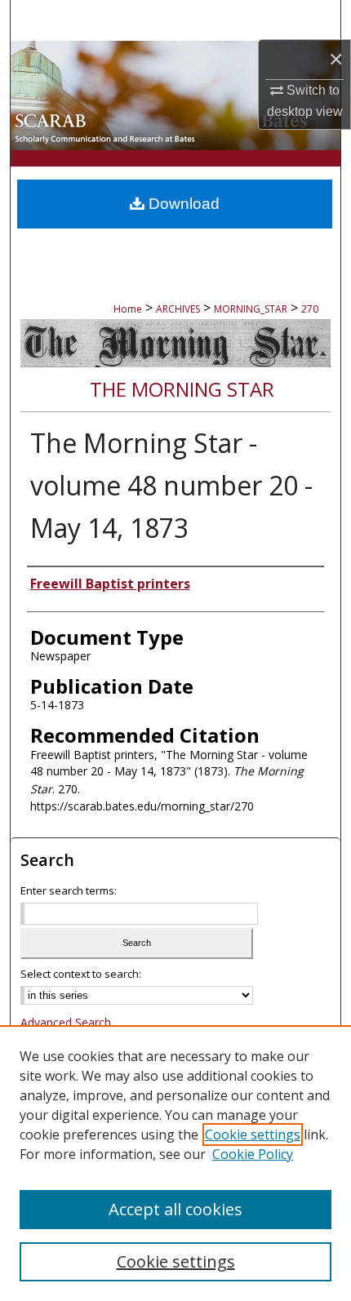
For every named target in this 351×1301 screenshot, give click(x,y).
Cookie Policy (252, 1154)
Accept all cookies (175, 1209)
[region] (175, 1163)
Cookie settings (252, 1134)
